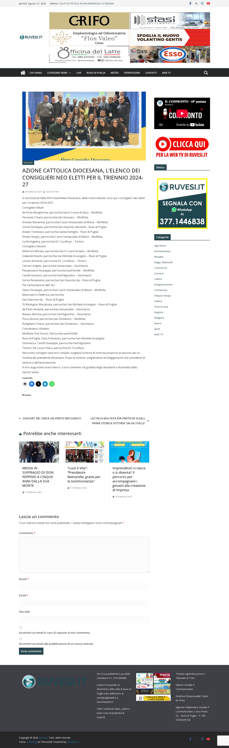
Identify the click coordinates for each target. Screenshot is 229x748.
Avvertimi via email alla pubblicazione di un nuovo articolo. (56, 644)
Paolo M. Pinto (52, 191)
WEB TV (166, 72)
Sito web (24, 612)
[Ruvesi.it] (23, 73)
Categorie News (57, 72)
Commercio (160, 267)
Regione (158, 312)
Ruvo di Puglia (96, 72)
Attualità (158, 256)
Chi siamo (36, 72)
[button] (69, 72)
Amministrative (162, 251)
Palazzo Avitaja (162, 295)
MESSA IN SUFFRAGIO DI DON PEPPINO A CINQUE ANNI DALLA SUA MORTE (37, 477)
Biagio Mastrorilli (163, 262)
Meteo (115, 72)
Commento (27, 533)
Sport (157, 328)
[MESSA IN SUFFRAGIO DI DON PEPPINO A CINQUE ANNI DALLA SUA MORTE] (39, 444)
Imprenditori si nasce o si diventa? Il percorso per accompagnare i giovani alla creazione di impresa (129, 479)
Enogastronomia (163, 284)
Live (78, 72)
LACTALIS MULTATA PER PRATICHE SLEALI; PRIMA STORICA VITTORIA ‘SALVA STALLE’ (118, 421)
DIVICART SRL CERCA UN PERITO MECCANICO (52, 418)
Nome (24, 579)
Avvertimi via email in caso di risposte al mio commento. (55, 633)
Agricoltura (160, 245)
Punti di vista (161, 306)
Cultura (158, 279)
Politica (158, 301)
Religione (28, 163)
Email (23, 595)
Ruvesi (157, 323)
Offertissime (132, 72)
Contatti (151, 72)
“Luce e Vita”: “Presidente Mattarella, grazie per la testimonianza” (83, 474)
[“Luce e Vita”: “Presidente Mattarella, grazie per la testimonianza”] (84, 444)
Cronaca (158, 273)
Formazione (160, 290)
